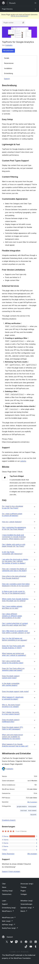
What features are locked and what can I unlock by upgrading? (14, 654)
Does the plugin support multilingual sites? (11, 721)
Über (4, 884)
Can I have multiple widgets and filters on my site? (12, 607)
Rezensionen (9, 63)
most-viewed (32, 810)
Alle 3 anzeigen (32, 802)
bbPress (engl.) (8, 925)
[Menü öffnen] (36, 3)
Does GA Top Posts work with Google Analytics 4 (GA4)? (13, 647)
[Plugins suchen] (23, 23)
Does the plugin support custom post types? (11, 677)
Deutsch (10, 937)
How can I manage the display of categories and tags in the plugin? (14, 570)
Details (6, 58)
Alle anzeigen (32, 854)
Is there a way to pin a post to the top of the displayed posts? (13, 592)
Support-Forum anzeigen (11, 871)
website (23, 461)
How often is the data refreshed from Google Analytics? (14, 577)
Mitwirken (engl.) (26, 901)
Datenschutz (6, 894)
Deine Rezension (8, 854)
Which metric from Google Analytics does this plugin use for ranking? (15, 600)
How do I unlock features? (12, 522)
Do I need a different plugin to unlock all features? (12, 515)
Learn (4, 901)
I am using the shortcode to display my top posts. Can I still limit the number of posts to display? (15, 561)
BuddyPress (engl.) (10, 928)
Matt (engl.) (7, 921)
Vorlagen (23, 894)
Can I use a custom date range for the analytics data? (12, 662)
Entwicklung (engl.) (9, 908)
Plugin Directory (7, 9)
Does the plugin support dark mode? (15, 691)
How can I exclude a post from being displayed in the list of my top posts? (16, 585)
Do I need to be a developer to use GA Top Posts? (12, 507)
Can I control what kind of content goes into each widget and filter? (15, 624)
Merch (23, 911)
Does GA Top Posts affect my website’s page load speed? (13, 669)
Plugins (23, 891)
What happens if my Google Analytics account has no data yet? (15, 745)
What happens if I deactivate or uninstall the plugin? (12, 698)
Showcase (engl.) (26, 884)
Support (7, 79)
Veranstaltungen (26, 904)
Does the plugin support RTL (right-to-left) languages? (12, 728)
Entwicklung (8, 73)
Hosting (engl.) (7, 891)
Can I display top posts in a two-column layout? (11, 713)
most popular (32, 806)
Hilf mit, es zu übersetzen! (19, 16)
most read (23, 810)
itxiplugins (8, 45)
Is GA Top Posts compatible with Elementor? (12, 553)
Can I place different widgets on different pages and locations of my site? (12, 616)
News (4, 887)
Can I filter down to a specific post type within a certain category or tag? (16, 632)
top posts (33, 814)
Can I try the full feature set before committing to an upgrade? (14, 639)
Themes (23, 887)
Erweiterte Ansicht (9, 820)
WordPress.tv (8, 911)
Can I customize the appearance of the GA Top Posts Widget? (14, 528)
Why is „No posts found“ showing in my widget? (11, 706)
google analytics (22, 806)
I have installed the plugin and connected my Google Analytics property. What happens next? (14, 537)
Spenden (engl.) (27, 908)
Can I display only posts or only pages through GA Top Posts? (13, 545)
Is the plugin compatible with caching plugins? (10, 684)
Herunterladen (8, 50)
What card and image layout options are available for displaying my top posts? (12, 736)
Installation (8, 68)
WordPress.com (9, 918)
